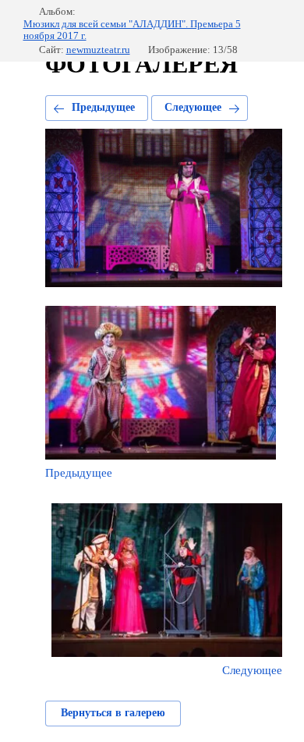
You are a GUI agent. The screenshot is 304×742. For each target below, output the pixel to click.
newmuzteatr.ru (98, 49)
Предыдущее (103, 107)
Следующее (192, 107)
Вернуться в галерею (113, 713)
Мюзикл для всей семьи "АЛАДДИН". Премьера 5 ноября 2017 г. (132, 30)
